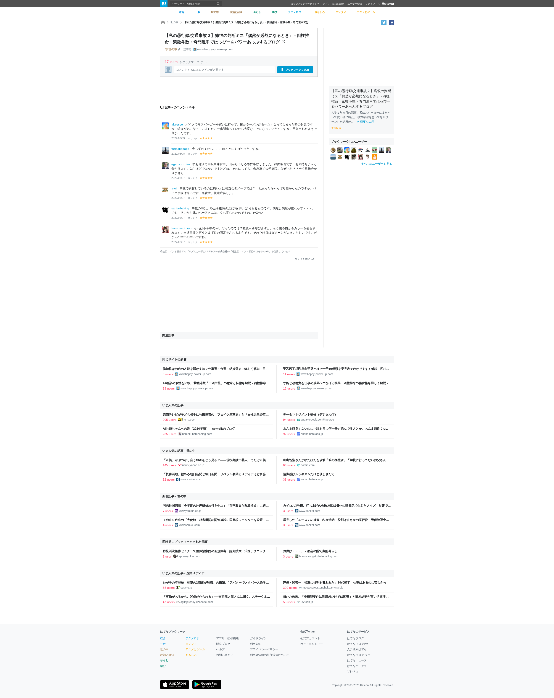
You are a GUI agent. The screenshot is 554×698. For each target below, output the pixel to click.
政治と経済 (167, 655)
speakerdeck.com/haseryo (317, 419)
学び (163, 666)
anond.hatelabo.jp (312, 433)
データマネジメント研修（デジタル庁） (310, 414)
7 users (168, 511)
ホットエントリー (311, 644)
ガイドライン (258, 638)
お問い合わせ (224, 655)
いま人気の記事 (173, 405)
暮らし (164, 660)
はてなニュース (357, 660)
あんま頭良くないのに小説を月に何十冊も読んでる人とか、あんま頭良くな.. (335, 428)
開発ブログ (223, 644)
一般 (163, 644)
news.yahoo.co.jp (193, 465)
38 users (289, 479)
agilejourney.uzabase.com (196, 601)
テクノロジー (193, 638)
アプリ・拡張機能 (227, 638)
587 (336, 128)
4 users (168, 525)
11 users (289, 374)
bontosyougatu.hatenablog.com (318, 556)
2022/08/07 (178, 178)
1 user (167, 556)
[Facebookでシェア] (391, 22)
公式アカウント (310, 638)
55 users (169, 587)
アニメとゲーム (195, 649)
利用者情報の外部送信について (269, 655)
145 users (169, 465)
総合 (163, 638)
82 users (169, 479)
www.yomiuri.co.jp (190, 510)
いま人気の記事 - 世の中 (178, 450)
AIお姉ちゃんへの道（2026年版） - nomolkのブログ (199, 428)
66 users (289, 465)
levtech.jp (307, 601)
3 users (288, 511)
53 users (289, 602)
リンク (193, 138)
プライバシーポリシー (264, 649)
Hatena (364, 685)
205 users (169, 419)
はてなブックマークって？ (305, 3)
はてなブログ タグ (358, 655)
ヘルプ (220, 649)
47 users (169, 602)
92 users (289, 434)
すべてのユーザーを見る (376, 163)
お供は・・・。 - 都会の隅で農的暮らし (310, 551)
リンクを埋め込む (305, 259)
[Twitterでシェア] (384, 22)
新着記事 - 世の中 (174, 496)
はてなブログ (355, 638)
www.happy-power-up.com (215, 49)
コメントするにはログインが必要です (200, 69)
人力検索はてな (357, 649)
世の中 (174, 22)
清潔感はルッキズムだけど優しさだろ (309, 474)
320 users (290, 587)
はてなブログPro (357, 644)
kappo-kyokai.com (188, 556)
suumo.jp (186, 587)
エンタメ (191, 644)
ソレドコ (352, 671)
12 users (289, 388)
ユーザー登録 (355, 3)
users (172, 62)
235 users (169, 434)
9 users (168, 374)
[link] (333, 149)
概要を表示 (367, 121)
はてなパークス (357, 666)
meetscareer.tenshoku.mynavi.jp (323, 587)
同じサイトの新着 (174, 359)
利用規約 (255, 644)
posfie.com (308, 465)
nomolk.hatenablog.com (197, 433)
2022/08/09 (178, 138)
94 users (289, 419)
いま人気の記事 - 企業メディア (183, 573)
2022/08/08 (178, 153)
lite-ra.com (188, 419)
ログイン (370, 3)
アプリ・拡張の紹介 (333, 3)
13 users (169, 388)
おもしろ (191, 655)
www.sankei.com (190, 479)
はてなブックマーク (172, 631)
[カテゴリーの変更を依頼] (179, 49)
